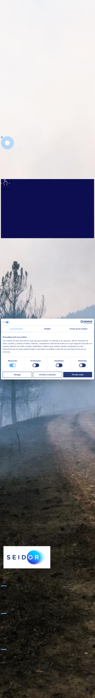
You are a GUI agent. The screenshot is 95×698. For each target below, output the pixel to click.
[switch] (36, 365)
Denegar (17, 375)
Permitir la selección (47, 375)
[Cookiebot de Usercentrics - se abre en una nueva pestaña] (82, 322)
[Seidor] (27, 557)
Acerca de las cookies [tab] (78, 329)
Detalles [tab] (47, 329)
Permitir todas (77, 375)
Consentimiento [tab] (16, 329)
